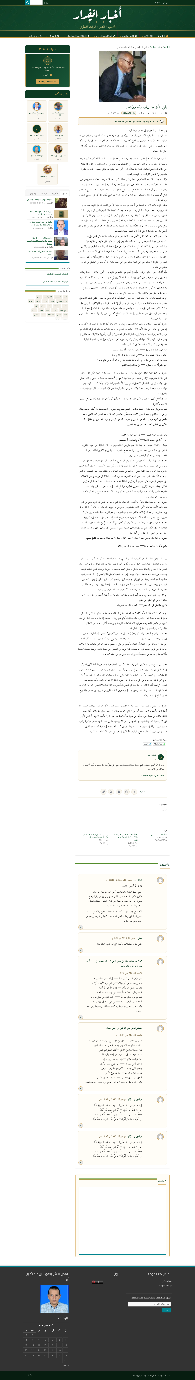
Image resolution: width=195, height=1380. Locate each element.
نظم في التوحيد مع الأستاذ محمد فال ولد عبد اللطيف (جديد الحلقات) (40, 240)
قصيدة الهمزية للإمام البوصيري (40, 199)
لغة (65, 314)
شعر (42, 305)
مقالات (64, 319)
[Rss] (47, 3)
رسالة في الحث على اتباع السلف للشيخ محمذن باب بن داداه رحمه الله (96, 836)
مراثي (36, 314)
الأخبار (147, 35)
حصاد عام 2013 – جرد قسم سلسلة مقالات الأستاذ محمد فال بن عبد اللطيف (125, 837)
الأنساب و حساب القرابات (57, 274)
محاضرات (51, 314)
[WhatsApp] (127, 792)
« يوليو (66, 1365)
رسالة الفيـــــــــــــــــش (159, 834)
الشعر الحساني (62, 301)
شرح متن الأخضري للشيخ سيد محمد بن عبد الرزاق (41, 213)
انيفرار (52, 301)
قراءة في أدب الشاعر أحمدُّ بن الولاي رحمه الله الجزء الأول (41, 223)
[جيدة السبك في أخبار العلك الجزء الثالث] (61, 255)
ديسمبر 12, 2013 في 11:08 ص (112, 1099)
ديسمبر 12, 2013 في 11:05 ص (112, 1136)
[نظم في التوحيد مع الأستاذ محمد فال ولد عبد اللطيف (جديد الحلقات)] (61, 241)
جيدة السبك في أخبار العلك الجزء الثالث (40, 253)
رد (81, 927)
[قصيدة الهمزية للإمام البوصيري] (61, 203)
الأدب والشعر (128, 35)
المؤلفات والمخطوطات (76, 35)
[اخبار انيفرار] (97, 18)
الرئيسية (161, 35)
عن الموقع (167, 1281)
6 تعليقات (127, 113)
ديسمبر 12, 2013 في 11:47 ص (128, 1035)
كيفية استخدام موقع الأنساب (55, 281)
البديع (39, 296)
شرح (49, 305)
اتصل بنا (157, 2)
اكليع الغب (48, 296)
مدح (43, 314)
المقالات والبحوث (104, 35)
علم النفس (63, 310)
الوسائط (52, 35)
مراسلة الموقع (165, 1286)
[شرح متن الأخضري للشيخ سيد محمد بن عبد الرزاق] (61, 214)
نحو (57, 319)
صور (36, 305)
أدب (65, 296)
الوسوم (33, 194)
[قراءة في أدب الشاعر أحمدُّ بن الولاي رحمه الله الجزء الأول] (61, 227)
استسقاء (58, 296)
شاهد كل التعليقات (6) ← (152, 775)
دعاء (65, 305)
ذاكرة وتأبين (33, 35)
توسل (38, 301)
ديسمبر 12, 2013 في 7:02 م (124, 938)
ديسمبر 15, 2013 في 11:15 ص (118, 880)
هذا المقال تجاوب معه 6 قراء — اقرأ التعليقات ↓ (136, 121)
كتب (34, 310)
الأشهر (64, 194)
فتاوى (54, 310)
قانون (41, 310)
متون (59, 314)
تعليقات (44, 194)
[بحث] (27, 2)
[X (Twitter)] (111, 792)
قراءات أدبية (155, 47)
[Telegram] (119, 792)
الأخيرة (55, 194)
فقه (47, 310)
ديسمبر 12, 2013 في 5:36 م (130, 973)
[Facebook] (44, 3)
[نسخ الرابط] (103, 792)
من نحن (165, 2)
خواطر (31, 301)
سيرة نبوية (57, 305)
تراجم (45, 301)
